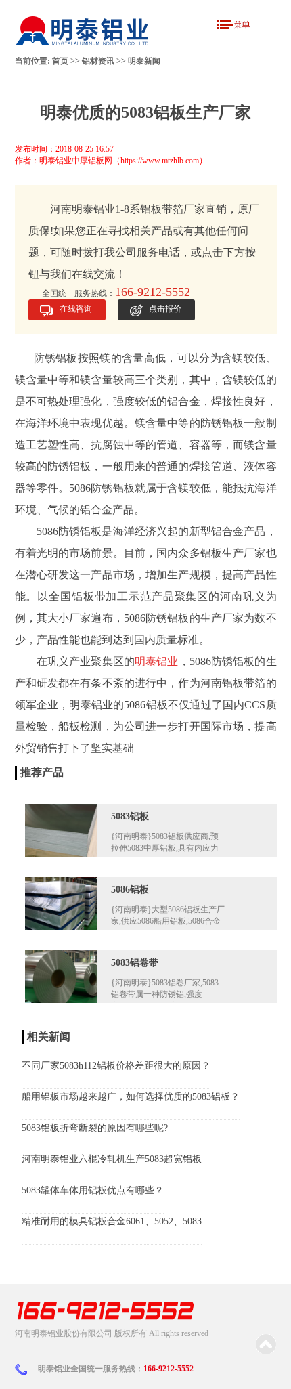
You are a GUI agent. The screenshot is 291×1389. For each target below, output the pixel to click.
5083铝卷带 (134, 963)
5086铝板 (130, 889)
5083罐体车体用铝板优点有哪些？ (93, 1190)
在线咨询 (76, 309)
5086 (46, 531)
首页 (60, 61)
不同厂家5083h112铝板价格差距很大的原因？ (116, 1066)
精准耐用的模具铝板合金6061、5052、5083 (112, 1221)
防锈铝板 (80, 531)
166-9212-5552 (168, 1368)
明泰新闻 (144, 61)
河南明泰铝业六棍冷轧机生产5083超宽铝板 (112, 1159)
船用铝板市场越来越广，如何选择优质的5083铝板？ (131, 1097)
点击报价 (165, 309)
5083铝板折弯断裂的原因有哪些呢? (95, 1128)
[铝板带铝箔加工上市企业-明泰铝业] (82, 30)
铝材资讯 (98, 61)
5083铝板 (130, 816)
